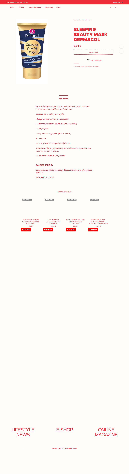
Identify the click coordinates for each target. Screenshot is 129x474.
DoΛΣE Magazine (35, 7)
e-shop (64, 429)
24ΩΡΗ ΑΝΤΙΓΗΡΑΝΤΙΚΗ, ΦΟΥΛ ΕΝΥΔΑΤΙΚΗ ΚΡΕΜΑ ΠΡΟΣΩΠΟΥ (75, 221)
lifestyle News (22, 432)
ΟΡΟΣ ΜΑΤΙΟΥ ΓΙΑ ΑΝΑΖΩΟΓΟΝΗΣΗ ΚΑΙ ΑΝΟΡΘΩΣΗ (53, 221)
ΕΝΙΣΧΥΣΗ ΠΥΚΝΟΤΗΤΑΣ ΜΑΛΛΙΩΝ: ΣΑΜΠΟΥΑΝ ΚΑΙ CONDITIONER (30, 221)
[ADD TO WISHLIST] (31, 214)
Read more (26, 229)
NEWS (58, 7)
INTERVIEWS (49, 7)
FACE (90, 20)
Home (75, 20)
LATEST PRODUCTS (89, 66)
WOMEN (85, 20)
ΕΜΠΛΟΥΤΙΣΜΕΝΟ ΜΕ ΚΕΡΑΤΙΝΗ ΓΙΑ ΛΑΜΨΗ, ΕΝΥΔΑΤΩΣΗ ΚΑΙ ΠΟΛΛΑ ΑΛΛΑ (98, 221)
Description (63, 98)
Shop (12, 7)
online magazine (106, 432)
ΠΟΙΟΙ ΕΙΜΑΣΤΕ (118, 2)
